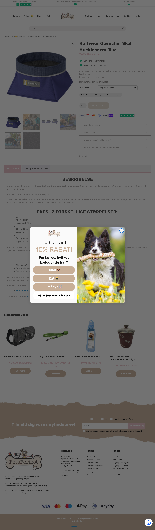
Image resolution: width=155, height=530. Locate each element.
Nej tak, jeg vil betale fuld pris (54, 295)
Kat (52, 278)
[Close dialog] (121, 230)
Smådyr (52, 287)
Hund (52, 270)
